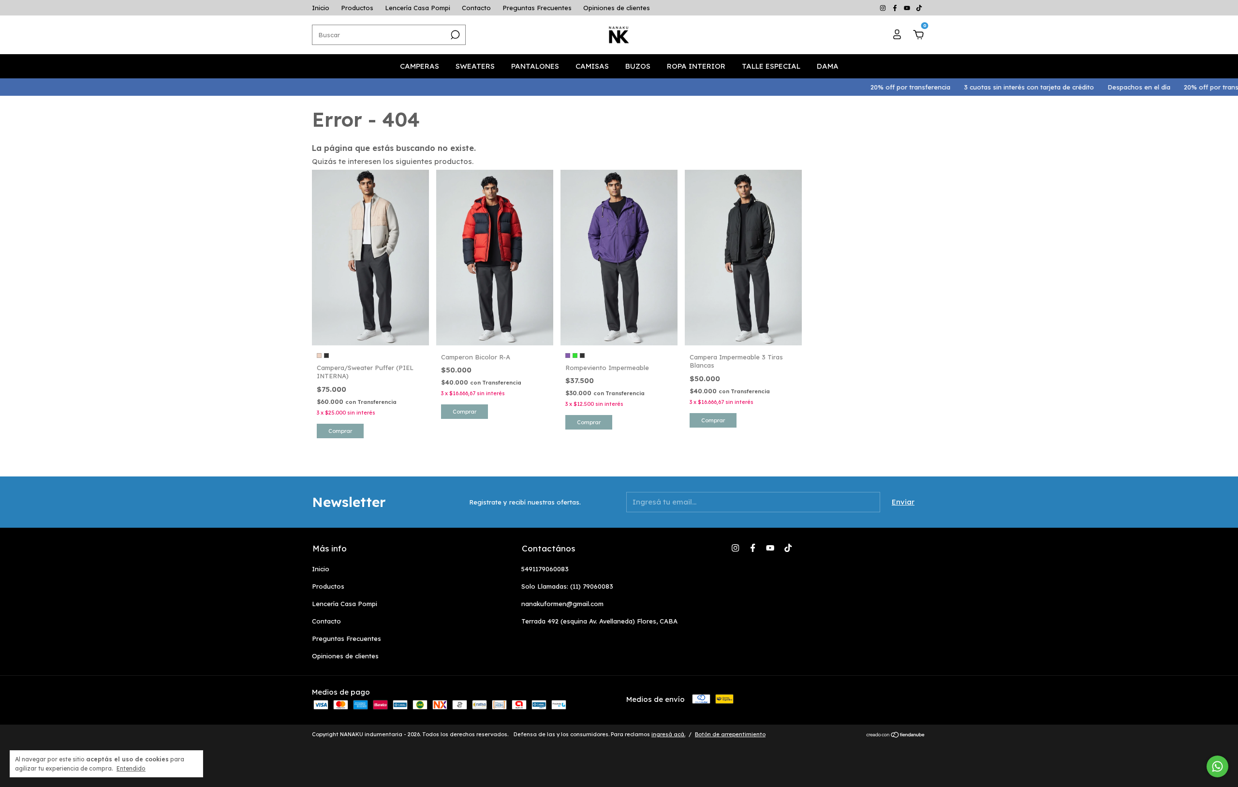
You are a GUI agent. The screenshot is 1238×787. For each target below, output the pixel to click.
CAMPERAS (419, 66)
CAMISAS (592, 66)
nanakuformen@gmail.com (562, 604)
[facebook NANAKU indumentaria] (896, 8)
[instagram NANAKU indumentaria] (884, 8)
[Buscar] (454, 35)
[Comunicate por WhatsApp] (1217, 766)
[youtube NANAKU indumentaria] (908, 8)
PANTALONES (535, 66)
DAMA (828, 66)
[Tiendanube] (896, 735)
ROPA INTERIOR (696, 66)
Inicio (320, 8)
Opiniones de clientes (616, 8)
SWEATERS (475, 66)
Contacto (476, 8)
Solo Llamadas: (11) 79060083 (567, 586)
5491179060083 (545, 569)
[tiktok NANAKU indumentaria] (919, 8)
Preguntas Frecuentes (537, 8)
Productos (357, 8)
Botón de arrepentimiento (730, 734)
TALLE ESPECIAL (771, 66)
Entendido (131, 768)
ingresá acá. (668, 734)
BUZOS (637, 66)
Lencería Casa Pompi (417, 8)
